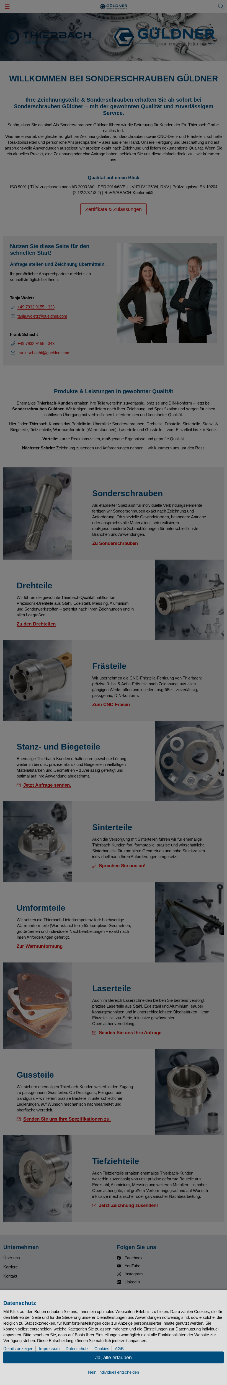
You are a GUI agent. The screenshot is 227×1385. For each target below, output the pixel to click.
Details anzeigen (18, 1348)
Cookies (101, 1348)
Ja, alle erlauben (113, 1357)
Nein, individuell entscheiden (113, 1372)
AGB (119, 1348)
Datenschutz (77, 1348)
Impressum (49, 1348)
